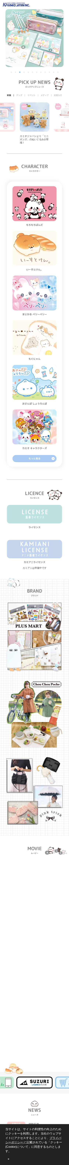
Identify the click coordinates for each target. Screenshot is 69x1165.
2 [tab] (16, 72)
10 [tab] (50, 72)
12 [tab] (58, 72)
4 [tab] (24, 72)
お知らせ (16, 1123)
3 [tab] (20, 72)
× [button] (8, 1159)
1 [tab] (12, 72)
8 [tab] (41, 72)
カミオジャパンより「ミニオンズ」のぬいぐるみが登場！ (34, 139)
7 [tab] (37, 72)
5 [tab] (28, 72)
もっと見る (34, 458)
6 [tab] (33, 72)
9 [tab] (45, 72)
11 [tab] (54, 72)
